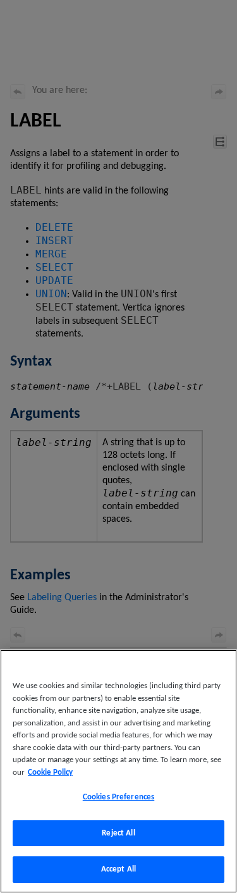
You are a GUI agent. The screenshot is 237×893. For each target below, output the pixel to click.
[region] (118, 771)
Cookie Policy (50, 772)
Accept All (118, 869)
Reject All (118, 833)
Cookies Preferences (118, 797)
